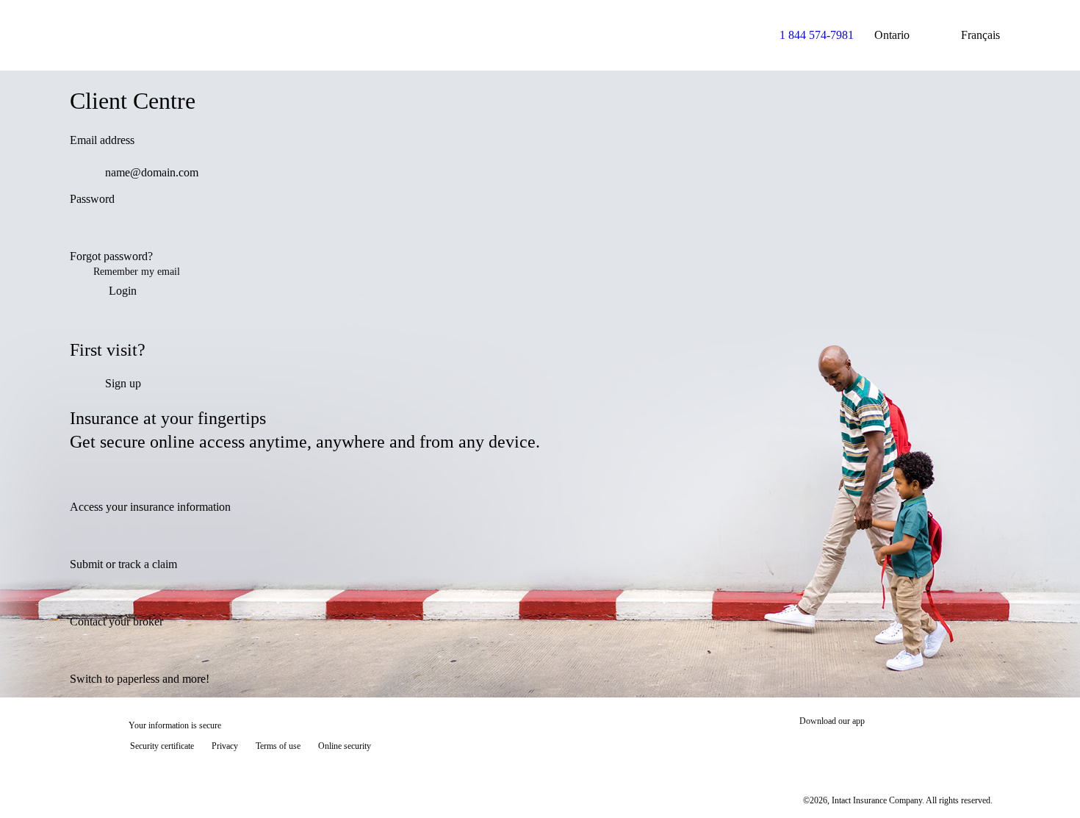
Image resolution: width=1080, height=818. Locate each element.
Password (92, 199)
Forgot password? (111, 256)
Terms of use (278, 746)
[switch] (989, 231)
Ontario (892, 35)
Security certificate (162, 746)
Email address (102, 140)
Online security (344, 746)
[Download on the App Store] (843, 747)
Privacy (225, 746)
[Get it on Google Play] (943, 747)
